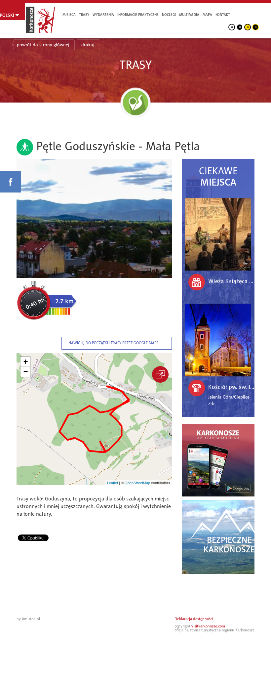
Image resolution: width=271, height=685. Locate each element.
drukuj (88, 45)
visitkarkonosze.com (208, 626)
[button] (25, 362)
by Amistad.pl (28, 619)
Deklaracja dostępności (193, 619)
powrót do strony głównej (43, 45)
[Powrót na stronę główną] (40, 19)
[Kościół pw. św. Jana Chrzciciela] (218, 340)
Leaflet (112, 482)
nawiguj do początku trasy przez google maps (113, 343)
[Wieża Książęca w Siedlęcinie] (218, 234)
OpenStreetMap (137, 482)
